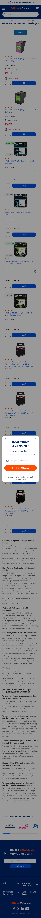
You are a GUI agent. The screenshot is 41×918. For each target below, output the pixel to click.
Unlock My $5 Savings (21, 468)
